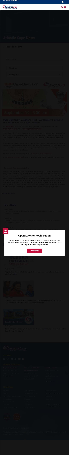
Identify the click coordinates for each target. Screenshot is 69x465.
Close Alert (34, 251)
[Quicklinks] (64, 2)
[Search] (62, 7)
